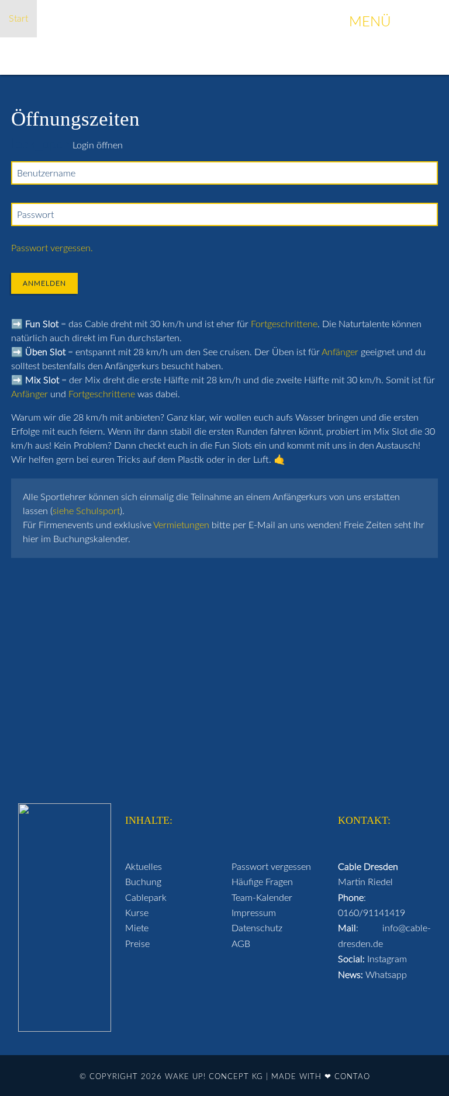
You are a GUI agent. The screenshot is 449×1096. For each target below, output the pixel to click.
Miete (136, 928)
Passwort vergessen (271, 867)
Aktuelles (143, 867)
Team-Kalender (262, 898)
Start (18, 18)
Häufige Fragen (136, 56)
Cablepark (146, 898)
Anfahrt (330, 56)
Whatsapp (386, 975)
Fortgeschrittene (284, 324)
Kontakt (378, 56)
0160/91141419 (371, 913)
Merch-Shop (272, 56)
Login (422, 56)
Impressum (254, 913)
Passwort (35, 215)
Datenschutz (257, 928)
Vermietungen (181, 525)
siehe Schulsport (86, 511)
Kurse (136, 913)
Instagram (387, 959)
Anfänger (340, 352)
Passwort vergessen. (52, 248)
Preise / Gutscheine (48, 56)
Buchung (143, 882)
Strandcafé (207, 56)
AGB (241, 944)
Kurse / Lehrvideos (256, 18)
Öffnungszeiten (77, 18)
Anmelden (44, 283)
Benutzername (46, 173)
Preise (137, 944)
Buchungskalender (163, 18)
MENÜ (393, 22)
